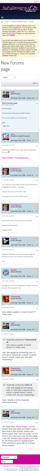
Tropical (14, 238)
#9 (37, 380)
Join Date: (14, 98)
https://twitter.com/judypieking (15, 158)
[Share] (36, 98)
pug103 (13, 270)
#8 (37, 335)
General (31, 21)
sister (13, 134)
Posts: (29, 98)
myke (13, 92)
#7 (37, 308)
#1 (37, 103)
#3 (37, 180)
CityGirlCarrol (16, 169)
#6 (37, 281)
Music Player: (22, 426)
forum (26, 31)
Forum (7, 21)
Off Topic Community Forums (19, 21)
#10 (37, 423)
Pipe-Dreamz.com (26, 438)
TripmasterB (15, 296)
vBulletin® (29, 467)
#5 (37, 250)
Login (36, 1)
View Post (7, 342)
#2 (37, 146)
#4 (37, 216)
